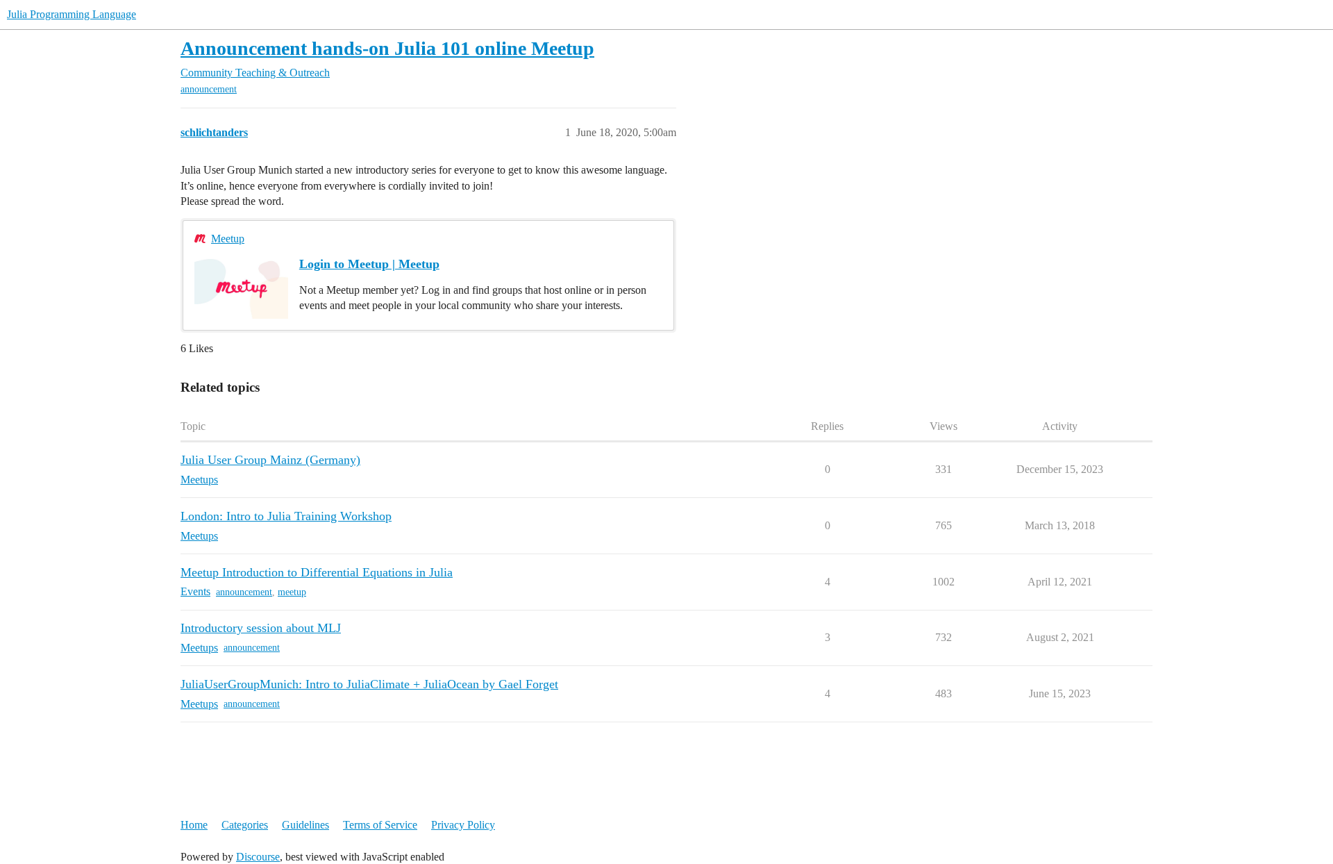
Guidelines (305, 825)
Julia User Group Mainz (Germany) (270, 460)
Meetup (227, 238)
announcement (209, 89)
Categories (244, 825)
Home (194, 825)
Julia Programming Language (71, 14)
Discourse (258, 857)
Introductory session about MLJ (261, 628)
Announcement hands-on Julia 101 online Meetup (387, 48)
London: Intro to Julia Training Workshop (286, 516)
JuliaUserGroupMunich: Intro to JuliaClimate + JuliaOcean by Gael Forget (369, 684)
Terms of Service (380, 825)
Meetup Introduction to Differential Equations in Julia (317, 572)
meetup (292, 592)
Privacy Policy (463, 825)
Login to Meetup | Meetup (369, 264)
